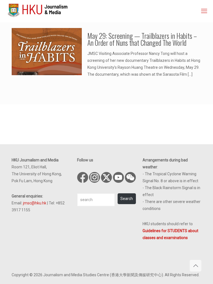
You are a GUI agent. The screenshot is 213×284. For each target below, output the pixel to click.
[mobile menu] (204, 11)
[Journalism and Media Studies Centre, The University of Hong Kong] (37, 9)
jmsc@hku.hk (34, 203)
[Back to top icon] (195, 266)
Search (126, 198)
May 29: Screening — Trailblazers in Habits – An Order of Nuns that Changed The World (142, 39)
